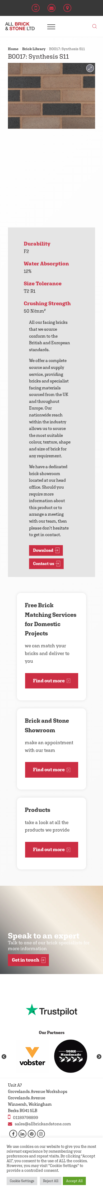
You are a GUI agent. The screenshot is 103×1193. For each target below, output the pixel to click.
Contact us (43, 563)
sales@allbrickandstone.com (43, 1123)
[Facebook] (13, 1134)
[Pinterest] (32, 1134)
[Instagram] (41, 1134)
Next (99, 1057)
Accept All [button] (74, 1181)
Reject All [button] (50, 1181)
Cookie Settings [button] (22, 1181)
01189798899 (25, 1117)
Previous (4, 1057)
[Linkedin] (22, 1134)
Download (43, 550)
